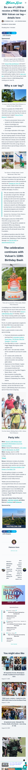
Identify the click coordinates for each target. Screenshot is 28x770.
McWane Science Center (11, 615)
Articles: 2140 (14, 550)
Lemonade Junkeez (18, 337)
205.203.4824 (13, 240)
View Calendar (14, 644)
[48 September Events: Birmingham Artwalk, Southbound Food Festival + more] (14, 663)
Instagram (19, 502)
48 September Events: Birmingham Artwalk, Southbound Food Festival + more (14, 674)
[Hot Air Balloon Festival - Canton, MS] (13, 594)
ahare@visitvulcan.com (8, 242)
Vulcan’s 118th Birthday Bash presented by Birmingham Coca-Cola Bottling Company (12, 443)
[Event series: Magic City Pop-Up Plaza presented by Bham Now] (15, 633)
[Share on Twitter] (14, 33)
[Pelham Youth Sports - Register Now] (14, 747)
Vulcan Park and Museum (12, 63)
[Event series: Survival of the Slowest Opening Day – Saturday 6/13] (16, 610)
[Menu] (25, 2)
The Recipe (15, 339)
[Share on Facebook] (4, 33)
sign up (9, 327)
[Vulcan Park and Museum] (14, 518)
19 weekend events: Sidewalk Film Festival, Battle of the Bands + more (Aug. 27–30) (14, 723)
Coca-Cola (14, 341)
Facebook (10, 502)
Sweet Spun (8, 339)
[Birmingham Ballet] (14, 766)
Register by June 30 (14, 183)
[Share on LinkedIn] (9, 33)
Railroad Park (9, 638)
